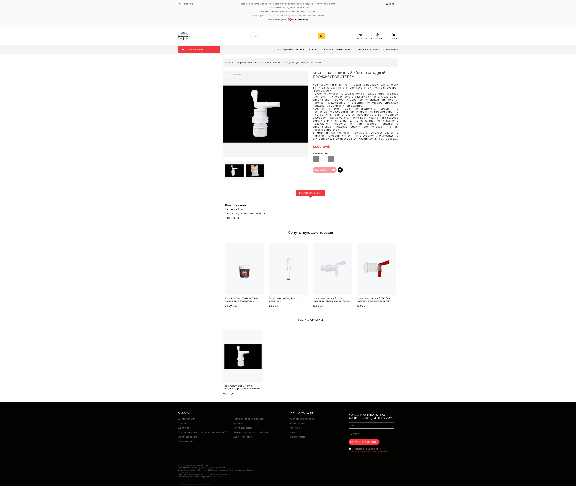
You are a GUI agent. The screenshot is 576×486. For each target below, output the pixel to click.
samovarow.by (299, 19)
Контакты (296, 427)
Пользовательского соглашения (368, 451)
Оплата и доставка (367, 49)
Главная (229, 62)
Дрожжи (183, 427)
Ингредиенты (243, 427)
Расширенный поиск (290, 49)
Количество (320, 153)
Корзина (393, 38)
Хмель (238, 423)
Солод (182, 423)
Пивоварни (185, 441)
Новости (314, 49)
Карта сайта (298, 436)
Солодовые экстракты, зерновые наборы (204, 432)
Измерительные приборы (251, 432)
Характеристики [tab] (310, 193)
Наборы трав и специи (249, 418)
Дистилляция (187, 418)
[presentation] (225, 270)
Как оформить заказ (337, 49)
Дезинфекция (243, 436)
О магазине (390, 49)
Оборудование (187, 436)
